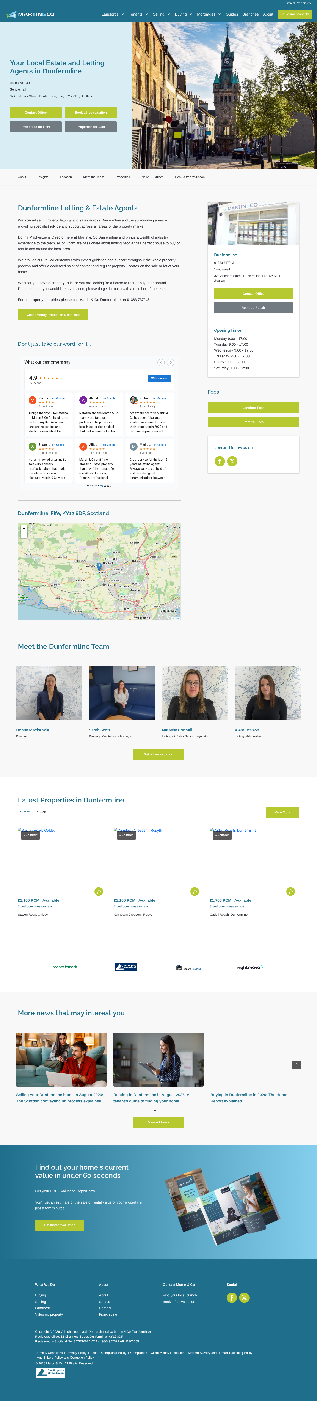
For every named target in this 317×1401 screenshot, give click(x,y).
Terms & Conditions (49, 1353)
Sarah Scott (99, 730)
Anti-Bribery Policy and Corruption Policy (65, 1357)
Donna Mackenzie (32, 730)
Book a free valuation (91, 112)
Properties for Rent (35, 127)
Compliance (138, 1353)
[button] (99, 566)
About (268, 14)
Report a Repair (253, 307)
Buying (181, 14)
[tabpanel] (158, 875)
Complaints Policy (114, 1353)
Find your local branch (180, 1295)
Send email (18, 89)
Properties (123, 177)
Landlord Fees (253, 407)
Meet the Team (93, 177)
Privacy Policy (76, 1353)
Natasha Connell (177, 730)
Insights (43, 177)
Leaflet (176, 618)
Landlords (110, 14)
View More (282, 812)
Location (66, 177)
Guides (232, 14)
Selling (159, 14)
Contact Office (36, 112)
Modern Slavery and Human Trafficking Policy (220, 1353)
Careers (105, 1308)
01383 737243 (20, 83)
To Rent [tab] (24, 812)
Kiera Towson (247, 730)
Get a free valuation (158, 754)
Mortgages (206, 14)
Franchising (108, 1314)
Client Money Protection (167, 1353)
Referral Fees (253, 422)
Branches (250, 14)
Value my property (49, 1314)
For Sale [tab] (41, 812)
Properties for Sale (91, 127)
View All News (158, 1122)
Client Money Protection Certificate (53, 315)
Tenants (136, 14)
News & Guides (152, 177)
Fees (93, 1353)
